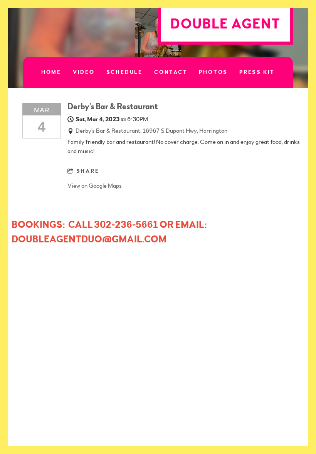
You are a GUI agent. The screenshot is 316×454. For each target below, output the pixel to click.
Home (51, 72)
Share (87, 171)
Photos (213, 72)
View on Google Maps (94, 186)
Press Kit (257, 72)
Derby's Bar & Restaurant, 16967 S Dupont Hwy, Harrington (151, 131)
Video (84, 72)
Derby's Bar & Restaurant (112, 106)
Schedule (124, 72)
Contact (171, 72)
